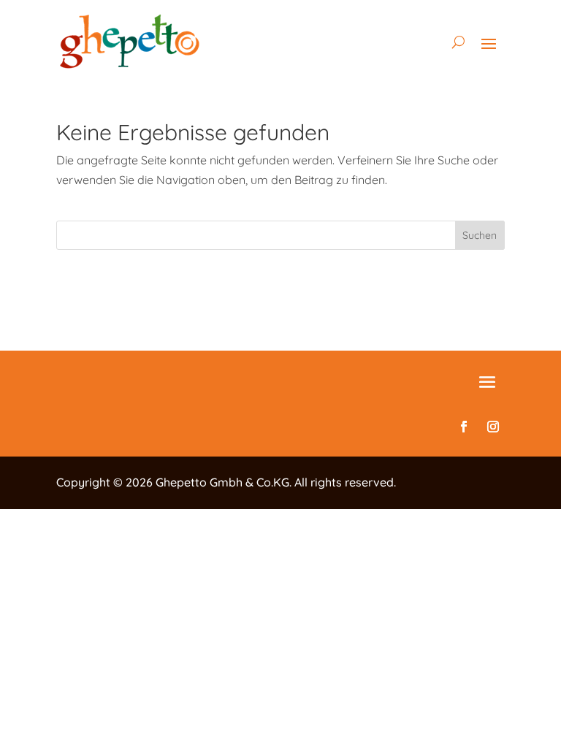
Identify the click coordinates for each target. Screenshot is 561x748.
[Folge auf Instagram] (493, 426)
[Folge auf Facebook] (464, 426)
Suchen (479, 235)
